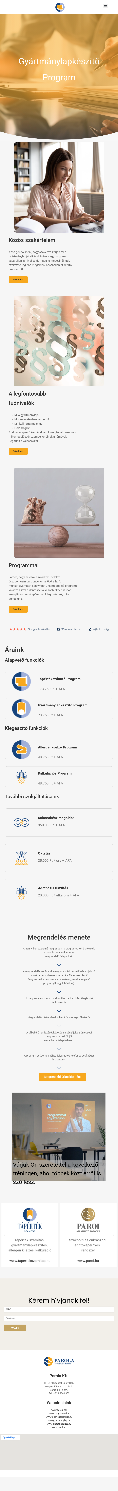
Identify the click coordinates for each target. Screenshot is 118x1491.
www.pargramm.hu (59, 1413)
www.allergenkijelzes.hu (59, 1423)
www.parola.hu (59, 1410)
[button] (105, 6)
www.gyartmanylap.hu (59, 1420)
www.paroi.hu (59, 1427)
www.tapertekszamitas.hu (59, 1416)
